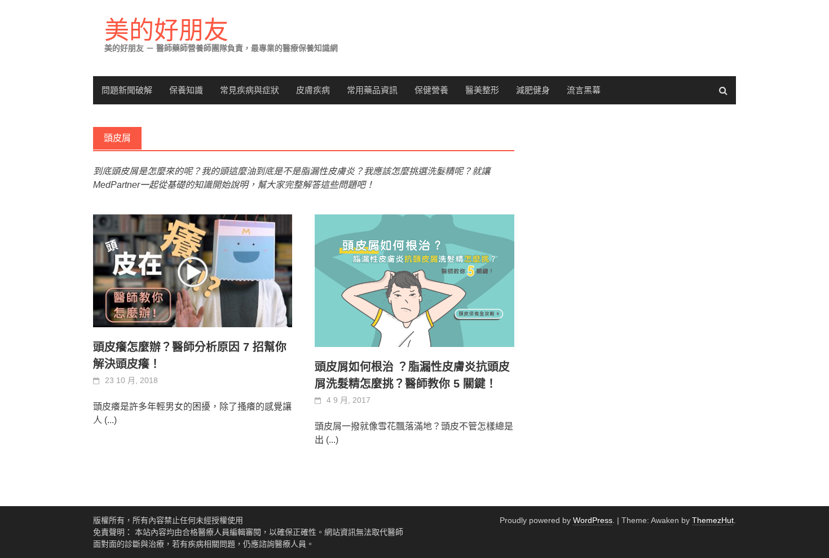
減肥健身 (533, 90)
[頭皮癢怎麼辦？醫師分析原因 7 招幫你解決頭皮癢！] (192, 270)
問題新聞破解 (127, 90)
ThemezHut (713, 520)
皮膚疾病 (313, 90)
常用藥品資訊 (372, 90)
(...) (110, 420)
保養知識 (186, 90)
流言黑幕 (584, 90)
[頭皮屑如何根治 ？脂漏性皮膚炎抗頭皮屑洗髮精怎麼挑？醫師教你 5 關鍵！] (414, 280)
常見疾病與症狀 (249, 90)
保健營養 (431, 90)
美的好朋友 (166, 30)
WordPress (592, 520)
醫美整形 (482, 90)
